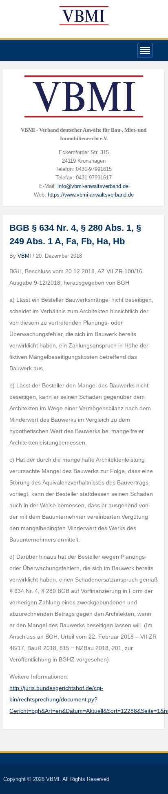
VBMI (24, 256)
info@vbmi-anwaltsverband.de (92, 186)
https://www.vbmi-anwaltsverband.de (91, 195)
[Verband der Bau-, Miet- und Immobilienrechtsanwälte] (84, 15)
